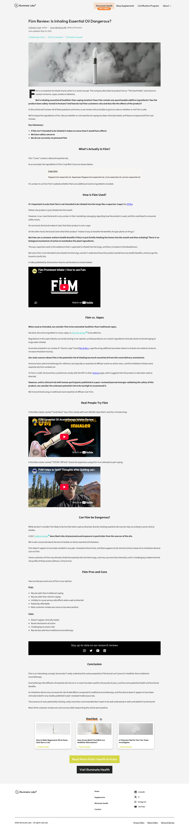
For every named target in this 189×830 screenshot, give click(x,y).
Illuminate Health (104, 5)
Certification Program (148, 5)
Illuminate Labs (25, 823)
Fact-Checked (56, 37)
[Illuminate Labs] (25, 5)
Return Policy (152, 823)
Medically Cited (37, 37)
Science (95, 373)
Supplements (99, 797)
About (166, 5)
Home (96, 791)
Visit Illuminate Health (94, 769)
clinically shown (78, 332)
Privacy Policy (138, 823)
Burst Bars (84, 348)
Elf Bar (130, 204)
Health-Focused (75, 37)
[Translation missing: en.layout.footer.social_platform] (84, 651)
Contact (97, 809)
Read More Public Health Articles (94, 759)
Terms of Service (167, 823)
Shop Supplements (125, 5)
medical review (41, 536)
